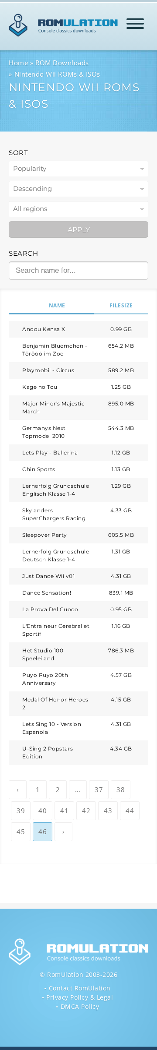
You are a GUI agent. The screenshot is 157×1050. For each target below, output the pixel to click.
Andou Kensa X (43, 329)
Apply (79, 230)
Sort (18, 152)
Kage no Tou (40, 387)
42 (86, 810)
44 (130, 810)
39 (21, 810)
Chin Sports (38, 469)
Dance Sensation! (46, 592)
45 (21, 831)
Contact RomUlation (80, 988)
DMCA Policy (80, 1006)
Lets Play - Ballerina (50, 452)
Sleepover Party (44, 535)
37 (99, 789)
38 (120, 789)
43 (108, 810)
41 (64, 810)
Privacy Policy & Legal (79, 997)
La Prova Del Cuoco (50, 609)
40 (42, 810)
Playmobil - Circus (48, 370)
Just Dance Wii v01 (48, 576)
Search (23, 253)
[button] (135, 25)
